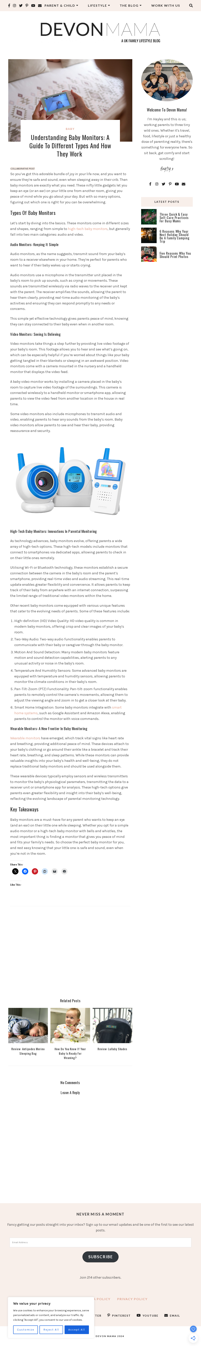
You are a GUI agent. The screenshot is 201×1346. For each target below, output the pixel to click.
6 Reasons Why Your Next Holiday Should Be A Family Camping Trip (174, 236)
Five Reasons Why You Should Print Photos (175, 255)
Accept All (76, 1329)
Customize (25, 1329)
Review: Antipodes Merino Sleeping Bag (28, 1051)
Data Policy (98, 1299)
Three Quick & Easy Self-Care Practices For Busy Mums (174, 217)
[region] (51, 1317)
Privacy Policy (132, 1299)
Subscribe (100, 1256)
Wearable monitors (25, 738)
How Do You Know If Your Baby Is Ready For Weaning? (70, 1053)
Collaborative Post (23, 168)
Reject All (51, 1329)
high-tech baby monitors (88, 229)
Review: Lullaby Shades (112, 1049)
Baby (70, 128)
